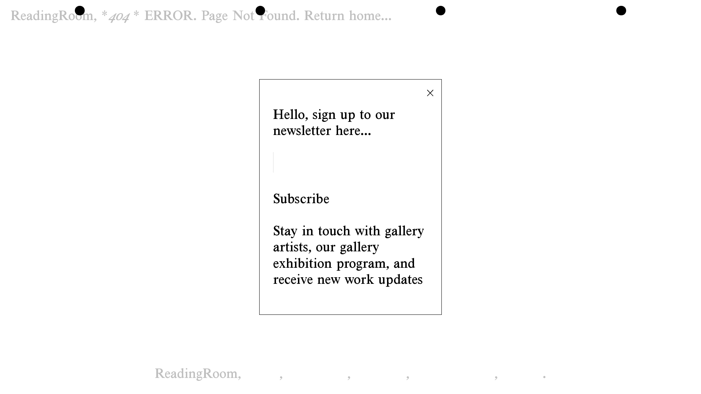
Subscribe (301, 198)
